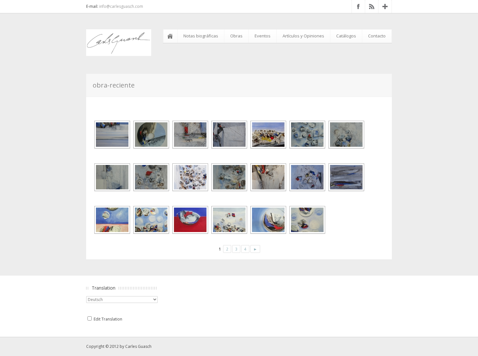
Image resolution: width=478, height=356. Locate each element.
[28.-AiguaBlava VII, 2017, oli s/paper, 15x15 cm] (306, 177)
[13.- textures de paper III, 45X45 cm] (228, 134)
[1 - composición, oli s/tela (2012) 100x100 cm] (111, 134)
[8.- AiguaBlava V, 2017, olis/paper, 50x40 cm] (228, 177)
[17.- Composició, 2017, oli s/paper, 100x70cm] (267, 177)
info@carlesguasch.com (121, 6)
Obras (236, 36)
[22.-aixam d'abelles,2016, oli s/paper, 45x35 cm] (267, 134)
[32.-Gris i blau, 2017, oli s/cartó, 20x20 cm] (345, 177)
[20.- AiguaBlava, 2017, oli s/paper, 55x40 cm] (306, 134)
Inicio (171, 36)
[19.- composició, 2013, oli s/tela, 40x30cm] (189, 134)
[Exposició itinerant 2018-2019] (111, 220)
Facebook (358, 6)
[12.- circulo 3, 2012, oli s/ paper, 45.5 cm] (150, 134)
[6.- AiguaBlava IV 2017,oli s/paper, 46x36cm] (150, 177)
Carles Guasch (138, 346)
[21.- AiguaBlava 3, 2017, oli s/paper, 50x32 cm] (345, 134)
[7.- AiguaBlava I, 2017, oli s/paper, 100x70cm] (189, 177)
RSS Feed (371, 6)
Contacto (377, 36)
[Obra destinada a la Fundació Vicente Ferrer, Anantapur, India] (150, 220)
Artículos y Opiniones (303, 36)
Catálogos (346, 36)
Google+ (385, 6)
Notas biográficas (200, 36)
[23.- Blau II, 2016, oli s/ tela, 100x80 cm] (111, 177)
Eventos (263, 36)
